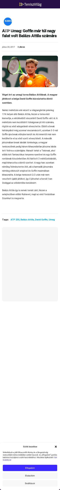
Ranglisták (13, 21)
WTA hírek (31, 12)
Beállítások (30, 483)
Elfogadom (30, 468)
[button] (55, 446)
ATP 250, (16, 219)
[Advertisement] (30, 266)
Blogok (10, 29)
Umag (52, 219)
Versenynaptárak (38, 21)
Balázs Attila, (28, 219)
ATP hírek (11, 12)
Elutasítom (30, 475)
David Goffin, (42, 219)
